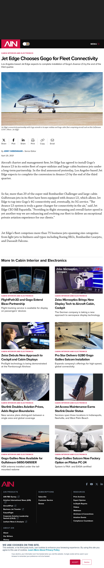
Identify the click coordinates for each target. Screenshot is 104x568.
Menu (94, 44)
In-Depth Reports (80, 504)
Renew (41, 504)
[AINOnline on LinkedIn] (102, 484)
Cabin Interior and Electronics (17, 53)
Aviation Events (79, 517)
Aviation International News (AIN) (17, 500)
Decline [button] (86, 562)
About (5, 533)
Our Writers (8, 536)
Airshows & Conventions (83, 514)
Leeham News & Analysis (13, 522)
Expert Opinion (79, 500)
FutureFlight (8, 513)
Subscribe (42, 497)
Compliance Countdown (83, 521)
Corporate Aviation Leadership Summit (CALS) (15, 517)
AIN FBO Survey (9, 497)
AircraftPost (8, 506)
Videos (76, 507)
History (6, 540)
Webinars (77, 510)
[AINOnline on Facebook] (87, 484)
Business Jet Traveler (12, 509)
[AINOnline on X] (97, 484)
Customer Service (45, 500)
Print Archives (79, 497)
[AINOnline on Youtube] (91, 484)
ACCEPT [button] (75, 562)
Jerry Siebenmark (13, 151)
